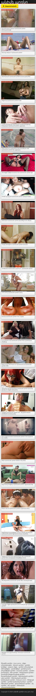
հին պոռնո (14, 672)
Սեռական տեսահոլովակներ (12, 686)
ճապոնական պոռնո (9, 676)
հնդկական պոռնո (26, 672)
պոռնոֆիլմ (15, 669)
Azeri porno (17, 663)
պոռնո (29, 682)
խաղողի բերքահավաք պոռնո (13, 674)
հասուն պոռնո (22, 671)
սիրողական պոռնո (25, 676)
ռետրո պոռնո (18, 665)
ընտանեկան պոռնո (22, 684)
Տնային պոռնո (7, 663)
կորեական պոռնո (8, 680)
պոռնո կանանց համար (16, 682)
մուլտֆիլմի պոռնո (8, 671)
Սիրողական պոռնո (18, 678)
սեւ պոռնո (11, 685)
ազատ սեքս (12, 667)
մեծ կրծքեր (5, 669)
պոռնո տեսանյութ (25, 667)
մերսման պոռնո (7, 684)
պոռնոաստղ (26, 669)
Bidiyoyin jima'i (21, 680)
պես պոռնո (5, 678)
